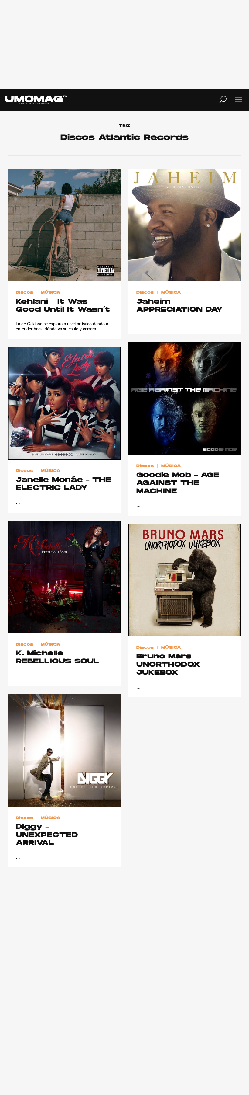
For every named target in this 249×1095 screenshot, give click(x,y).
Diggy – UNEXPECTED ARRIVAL (47, 835)
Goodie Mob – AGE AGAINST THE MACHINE (177, 483)
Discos (24, 293)
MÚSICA (50, 293)
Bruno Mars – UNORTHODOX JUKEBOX (168, 664)
